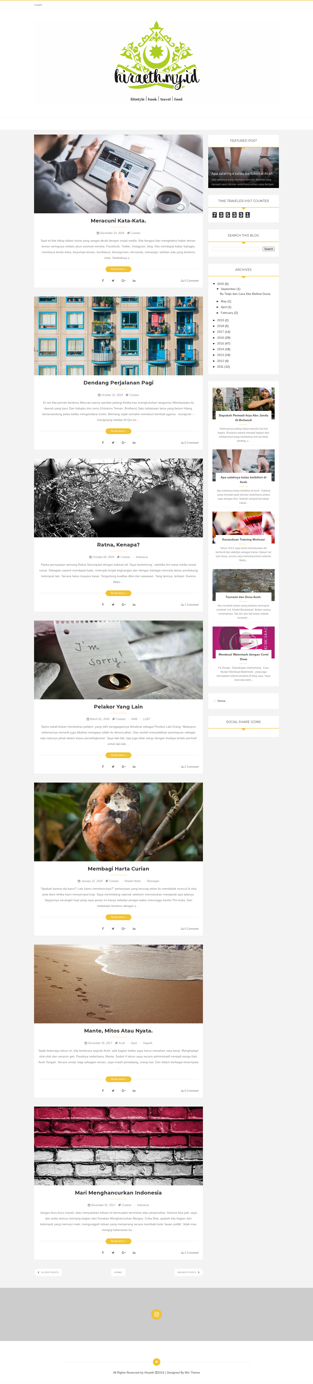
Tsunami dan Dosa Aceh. (243, 597)
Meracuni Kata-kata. (118, 221)
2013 (221, 355)
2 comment (191, 766)
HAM (136, 719)
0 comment (191, 280)
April (224, 307)
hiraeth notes (135, 881)
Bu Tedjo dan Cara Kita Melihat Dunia (245, 293)
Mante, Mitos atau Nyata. (118, 1031)
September (229, 289)
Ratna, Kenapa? (118, 545)
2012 (221, 361)
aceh (124, 1043)
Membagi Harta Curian (118, 869)
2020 (221, 283)
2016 (221, 337)
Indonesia (142, 557)
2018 (221, 326)
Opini (136, 1043)
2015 (221, 343)
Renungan (153, 881)
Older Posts (49, 1272)
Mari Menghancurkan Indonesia (118, 1193)
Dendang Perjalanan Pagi (118, 383)
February (227, 312)
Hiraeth (38, 4)
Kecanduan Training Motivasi (243, 539)
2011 (220, 366)
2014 (221, 349)
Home (118, 1272)
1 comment (191, 604)
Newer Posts (187, 1272)
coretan (135, 233)
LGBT (146, 719)
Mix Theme (192, 1372)
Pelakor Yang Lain (118, 707)
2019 (221, 320)
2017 (221, 331)
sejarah (147, 1043)
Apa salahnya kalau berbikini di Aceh (242, 174)
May (224, 301)
